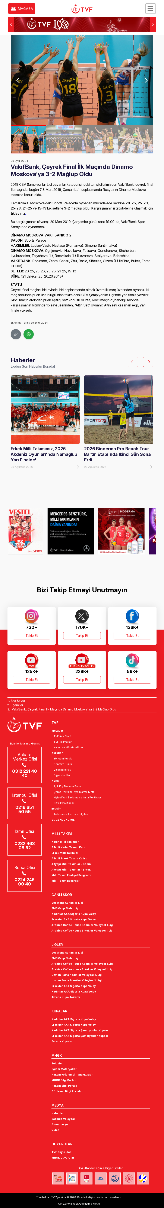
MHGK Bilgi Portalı (63, 1080)
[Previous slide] (18, 80)
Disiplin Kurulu (62, 769)
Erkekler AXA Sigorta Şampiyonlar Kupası (79, 1035)
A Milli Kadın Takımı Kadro (69, 847)
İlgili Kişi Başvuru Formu (68, 786)
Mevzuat (57, 730)
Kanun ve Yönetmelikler (68, 747)
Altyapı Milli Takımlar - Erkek (71, 869)
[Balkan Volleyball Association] (115, 1178)
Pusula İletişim (86, 1197)
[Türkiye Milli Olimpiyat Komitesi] (86, 1178)
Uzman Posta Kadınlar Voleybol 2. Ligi (76, 974)
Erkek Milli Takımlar (65, 852)
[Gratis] (132, 531)
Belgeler (57, 1063)
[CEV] (143, 1178)
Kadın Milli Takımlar (65, 841)
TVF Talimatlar (63, 741)
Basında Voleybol (63, 1118)
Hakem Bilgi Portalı (64, 1085)
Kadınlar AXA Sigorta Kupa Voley (73, 913)
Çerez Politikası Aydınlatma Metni (74, 791)
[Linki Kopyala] (16, 334)
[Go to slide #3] (100, 139)
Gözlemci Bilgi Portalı (66, 1091)
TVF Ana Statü (62, 736)
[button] (153, 24)
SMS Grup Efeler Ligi (65, 908)
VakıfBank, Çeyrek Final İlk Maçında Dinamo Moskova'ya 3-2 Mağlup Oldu (64, 709)
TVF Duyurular (61, 1152)
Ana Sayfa (18, 701)
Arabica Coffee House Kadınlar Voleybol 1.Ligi (82, 925)
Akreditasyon (60, 1124)
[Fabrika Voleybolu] (58, 1178)
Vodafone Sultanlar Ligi (67, 902)
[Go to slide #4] (135, 139)
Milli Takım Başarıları (66, 880)
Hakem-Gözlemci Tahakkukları (72, 1074)
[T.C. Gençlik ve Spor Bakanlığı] (129, 1178)
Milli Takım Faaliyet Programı (71, 875)
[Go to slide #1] (28, 139)
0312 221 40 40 (24, 773)
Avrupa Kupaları (62, 1041)
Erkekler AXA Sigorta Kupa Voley (73, 919)
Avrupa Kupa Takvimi (65, 997)
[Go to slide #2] (64, 139)
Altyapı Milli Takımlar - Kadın (71, 864)
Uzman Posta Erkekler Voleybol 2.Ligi (76, 980)
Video (55, 1130)
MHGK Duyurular (62, 1157)
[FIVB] (101, 1178)
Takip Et (31, 635)
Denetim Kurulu (63, 764)
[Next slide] (146, 80)
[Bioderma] (82, 531)
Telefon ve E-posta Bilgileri (71, 814)
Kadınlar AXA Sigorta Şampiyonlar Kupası (79, 1030)
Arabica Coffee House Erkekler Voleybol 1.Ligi (82, 930)
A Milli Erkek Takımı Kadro (69, 858)
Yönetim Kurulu (63, 758)
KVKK (55, 780)
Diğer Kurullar (62, 775)
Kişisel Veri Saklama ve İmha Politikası (77, 797)
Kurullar (57, 753)
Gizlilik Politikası (64, 803)
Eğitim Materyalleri (64, 1069)
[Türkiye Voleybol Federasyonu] (82, 8)
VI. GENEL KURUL (63, 819)
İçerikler (17, 705)
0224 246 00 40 (25, 882)
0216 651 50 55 (24, 809)
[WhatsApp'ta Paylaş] (28, 334)
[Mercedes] (31, 531)
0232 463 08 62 (25, 845)
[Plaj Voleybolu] (72, 1178)
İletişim (56, 808)
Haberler (57, 1113)
